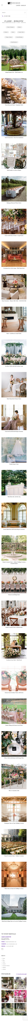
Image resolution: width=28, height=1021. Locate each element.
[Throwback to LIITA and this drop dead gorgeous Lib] (7, 996)
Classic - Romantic (10, 27)
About (4, 962)
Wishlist (4, 967)
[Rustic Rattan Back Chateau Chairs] (14, 384)
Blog (3, 960)
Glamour (5, 32)
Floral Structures (14, 42)
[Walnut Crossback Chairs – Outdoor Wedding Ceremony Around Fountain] (14, 548)
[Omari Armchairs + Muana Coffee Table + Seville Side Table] (14, 286)
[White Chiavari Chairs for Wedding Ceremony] (14, 874)
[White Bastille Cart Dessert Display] (14, 156)
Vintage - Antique (9, 37)
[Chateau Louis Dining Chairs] (14, 580)
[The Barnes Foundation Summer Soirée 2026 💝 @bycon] (20, 996)
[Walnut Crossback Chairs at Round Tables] (14, 613)
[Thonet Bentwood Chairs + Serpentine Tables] (14, 91)
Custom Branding (19, 37)
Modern (19, 27)
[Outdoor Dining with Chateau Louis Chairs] (14, 711)
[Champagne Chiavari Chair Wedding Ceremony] (14, 809)
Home (3, 22)
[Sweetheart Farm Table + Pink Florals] (14, 646)
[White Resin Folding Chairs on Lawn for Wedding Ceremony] (14, 907)
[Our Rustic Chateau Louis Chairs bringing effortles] (20, 1009)
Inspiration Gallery (11, 22)
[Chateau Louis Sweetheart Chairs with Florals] (14, 678)
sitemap (4, 969)
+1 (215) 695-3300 (9, 946)
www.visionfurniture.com (12, 944)
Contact (4, 963)
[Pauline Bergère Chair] (14, 450)
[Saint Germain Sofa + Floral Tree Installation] (14, 123)
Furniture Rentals (6, 965)
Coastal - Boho (21, 32)
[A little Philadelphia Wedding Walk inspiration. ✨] (20, 983)
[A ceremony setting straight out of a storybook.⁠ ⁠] (7, 1009)
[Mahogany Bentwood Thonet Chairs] (14, 188)
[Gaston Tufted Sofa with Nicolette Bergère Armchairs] (14, 515)
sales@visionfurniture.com (10, 941)
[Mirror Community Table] (14, 776)
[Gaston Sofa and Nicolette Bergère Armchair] (14, 417)
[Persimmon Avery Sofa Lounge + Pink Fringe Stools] (14, 254)
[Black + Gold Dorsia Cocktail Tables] (14, 319)
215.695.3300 (7, 16)
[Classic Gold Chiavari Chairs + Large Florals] (14, 221)
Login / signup (21, 5)
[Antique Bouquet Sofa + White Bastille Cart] (14, 58)
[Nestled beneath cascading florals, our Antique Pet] (7, 983)
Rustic (13, 32)
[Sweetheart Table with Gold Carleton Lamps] (14, 352)
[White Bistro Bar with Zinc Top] (14, 482)
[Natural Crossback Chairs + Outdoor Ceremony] (14, 841)
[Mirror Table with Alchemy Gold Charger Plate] (14, 744)
